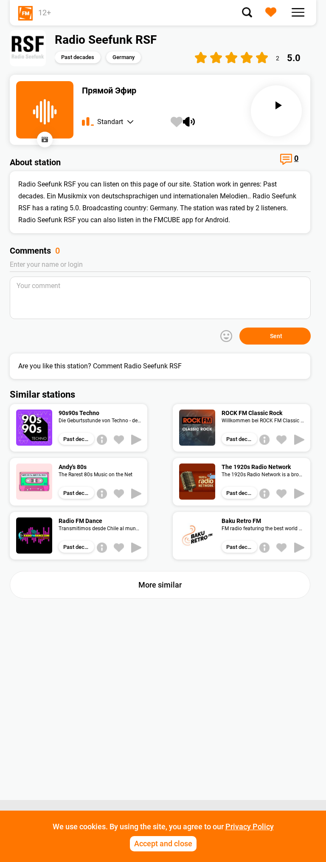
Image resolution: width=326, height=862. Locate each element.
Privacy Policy (249, 826)
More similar (160, 584)
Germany (123, 57)
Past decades (77, 57)
